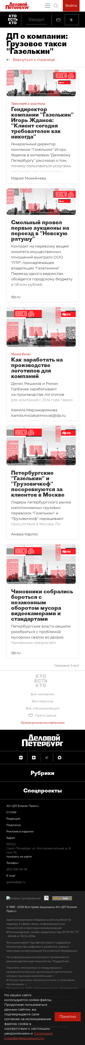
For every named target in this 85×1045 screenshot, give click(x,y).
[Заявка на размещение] (72, 19)
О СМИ (11, 812)
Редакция (13, 818)
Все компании (42, 694)
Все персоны (42, 701)
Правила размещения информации (43, 722)
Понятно (67, 1016)
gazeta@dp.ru (15, 882)
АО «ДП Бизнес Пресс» (22, 806)
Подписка (13, 825)
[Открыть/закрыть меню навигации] (47, 5)
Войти (71, 5)
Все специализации (42, 708)
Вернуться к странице (33, 59)
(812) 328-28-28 (16, 869)
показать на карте (19, 856)
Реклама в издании (20, 831)
